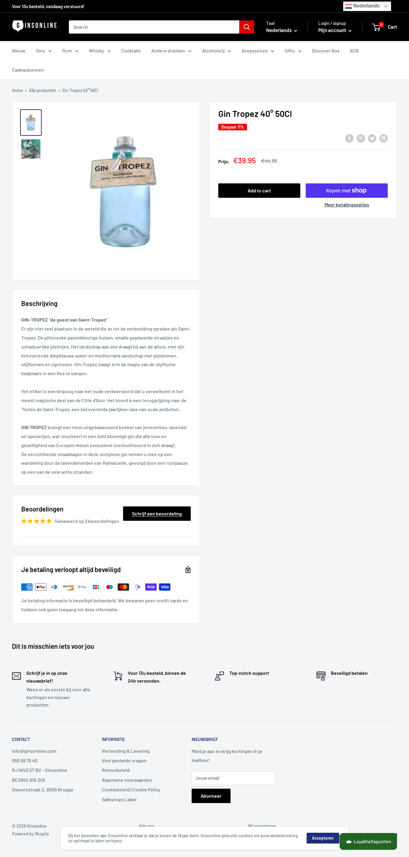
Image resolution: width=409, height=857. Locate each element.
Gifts (290, 50)
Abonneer (211, 796)
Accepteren (323, 838)
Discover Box (326, 50)
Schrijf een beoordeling (157, 513)
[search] (154, 27)
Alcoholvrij (213, 50)
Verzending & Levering (126, 751)
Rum (67, 50)
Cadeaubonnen (28, 70)
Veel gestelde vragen (124, 760)
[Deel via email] (383, 138)
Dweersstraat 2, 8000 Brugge (42, 789)
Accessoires (255, 50)
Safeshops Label (119, 799)
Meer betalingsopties (347, 204)
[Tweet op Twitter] (372, 138)
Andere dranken (168, 50)
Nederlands (366, 5)
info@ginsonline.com (34, 751)
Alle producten (42, 90)
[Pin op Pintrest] (361, 138)
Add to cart (259, 190)
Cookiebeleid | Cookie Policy (131, 789)
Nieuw (18, 50)
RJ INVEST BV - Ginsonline (39, 770)
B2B (354, 50)
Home (17, 90)
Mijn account (332, 30)
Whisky (96, 50)
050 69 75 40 (24, 760)
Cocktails (131, 50)
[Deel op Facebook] (349, 138)
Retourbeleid (116, 770)
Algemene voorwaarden (127, 780)
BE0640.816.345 (28, 780)
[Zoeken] (246, 27)
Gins (40, 50)
